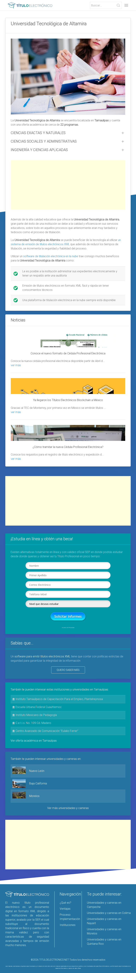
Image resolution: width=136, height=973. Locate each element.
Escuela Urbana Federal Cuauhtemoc (38, 707)
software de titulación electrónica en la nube (50, 256)
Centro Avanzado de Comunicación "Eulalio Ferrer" (46, 731)
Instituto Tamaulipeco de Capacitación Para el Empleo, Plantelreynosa (59, 699)
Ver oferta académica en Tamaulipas (34, 740)
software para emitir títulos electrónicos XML (42, 656)
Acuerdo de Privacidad (68, 627)
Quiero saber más (68, 670)
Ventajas (65, 908)
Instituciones (67, 925)
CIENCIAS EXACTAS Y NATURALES (38, 133)
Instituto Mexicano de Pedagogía (36, 715)
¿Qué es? (65, 902)
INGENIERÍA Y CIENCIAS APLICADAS (39, 150)
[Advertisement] (68, 185)
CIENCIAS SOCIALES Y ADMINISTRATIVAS (44, 141)
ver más (16, 365)
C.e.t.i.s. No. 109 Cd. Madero (33, 723)
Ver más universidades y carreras (68, 808)
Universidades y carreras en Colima (109, 913)
